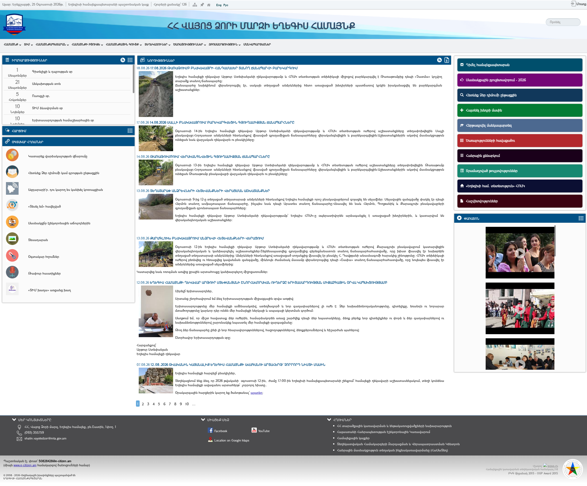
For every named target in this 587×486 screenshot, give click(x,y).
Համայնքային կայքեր (353, 438)
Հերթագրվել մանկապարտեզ (488, 125)
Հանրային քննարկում (482, 155)
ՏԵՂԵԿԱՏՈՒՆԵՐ (156, 44)
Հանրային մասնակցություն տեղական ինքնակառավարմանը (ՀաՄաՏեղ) (392, 450)
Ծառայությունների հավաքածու (489, 140)
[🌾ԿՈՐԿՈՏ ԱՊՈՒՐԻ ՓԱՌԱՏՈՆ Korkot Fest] (522, 317)
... (194, 404)
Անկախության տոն (46, 83)
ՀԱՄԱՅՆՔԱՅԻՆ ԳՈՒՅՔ (122, 44)
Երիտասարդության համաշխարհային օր (63, 120)
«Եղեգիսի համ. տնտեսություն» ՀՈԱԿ (494, 185)
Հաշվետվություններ (481, 201)
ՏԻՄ (27, 44)
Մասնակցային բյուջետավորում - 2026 (495, 80)
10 (187, 404)
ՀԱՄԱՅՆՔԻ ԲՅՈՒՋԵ (86, 44)
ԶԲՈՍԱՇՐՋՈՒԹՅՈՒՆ (223, 44)
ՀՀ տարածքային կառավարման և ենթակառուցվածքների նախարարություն (394, 426)
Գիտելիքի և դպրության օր (52, 71)
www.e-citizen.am (25, 465)
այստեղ (256, 392)
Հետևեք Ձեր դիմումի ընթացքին (490, 95)
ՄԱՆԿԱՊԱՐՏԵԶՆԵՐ (257, 44)
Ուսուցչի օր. (41, 96)
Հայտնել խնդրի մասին (483, 110)
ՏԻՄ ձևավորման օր (47, 108)
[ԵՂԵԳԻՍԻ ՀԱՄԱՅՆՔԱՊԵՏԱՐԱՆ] (14, 36)
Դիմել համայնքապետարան (486, 64)
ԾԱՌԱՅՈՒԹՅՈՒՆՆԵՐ (188, 44)
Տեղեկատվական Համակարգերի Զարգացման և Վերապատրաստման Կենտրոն (398, 444)
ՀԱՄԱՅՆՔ (11, 44)
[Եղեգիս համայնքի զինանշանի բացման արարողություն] (522, 261)
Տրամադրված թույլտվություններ (491, 170)
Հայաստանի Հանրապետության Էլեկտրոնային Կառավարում (383, 432)
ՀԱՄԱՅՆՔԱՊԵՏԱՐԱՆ (51, 44)
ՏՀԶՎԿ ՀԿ (553, 466)
